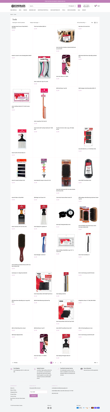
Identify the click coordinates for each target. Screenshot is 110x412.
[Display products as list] (97, 22)
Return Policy (13, 390)
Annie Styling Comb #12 (61, 293)
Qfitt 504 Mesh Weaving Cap (42, 300)
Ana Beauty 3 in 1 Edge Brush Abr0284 (19, 273)
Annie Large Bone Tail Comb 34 (40, 121)
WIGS (20, 10)
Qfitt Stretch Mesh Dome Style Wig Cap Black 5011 (88, 56)
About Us (12, 388)
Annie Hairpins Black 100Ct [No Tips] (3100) (65, 321)
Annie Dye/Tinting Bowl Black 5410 (63, 224)
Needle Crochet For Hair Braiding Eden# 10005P (21, 55)
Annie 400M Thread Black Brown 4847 (64, 328)
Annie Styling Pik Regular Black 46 (63, 355)
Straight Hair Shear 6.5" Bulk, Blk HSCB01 (87, 300)
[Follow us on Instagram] (51, 408)
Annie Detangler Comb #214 (39, 254)
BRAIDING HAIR (32, 10)
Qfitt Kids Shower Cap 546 (61, 88)
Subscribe (33, 395)
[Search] (79, 6)
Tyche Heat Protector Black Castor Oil (64, 197)
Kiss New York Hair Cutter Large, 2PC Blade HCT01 (65, 128)
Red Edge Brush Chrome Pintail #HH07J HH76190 (20, 27)
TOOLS (63, 10)
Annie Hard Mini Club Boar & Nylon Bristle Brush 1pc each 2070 (66, 48)
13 (60, 362)
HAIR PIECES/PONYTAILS (43, 10)
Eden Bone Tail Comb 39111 (84, 26)
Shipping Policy (13, 392)
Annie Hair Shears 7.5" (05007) (40, 355)
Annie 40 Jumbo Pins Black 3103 (18, 180)
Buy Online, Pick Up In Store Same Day (17, 399)
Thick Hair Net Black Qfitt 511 (40, 26)
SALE (79, 10)
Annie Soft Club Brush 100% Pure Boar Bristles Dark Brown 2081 (65, 190)
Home (11, 14)
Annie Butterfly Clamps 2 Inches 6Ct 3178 (42, 180)
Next (95, 362)
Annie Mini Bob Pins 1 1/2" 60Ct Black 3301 (87, 149)
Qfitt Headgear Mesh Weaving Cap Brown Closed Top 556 (88, 198)
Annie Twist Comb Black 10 (84, 254)
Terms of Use (13, 396)
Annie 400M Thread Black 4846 (85, 180)
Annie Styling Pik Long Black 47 (40, 226)
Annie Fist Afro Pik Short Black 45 (18, 152)
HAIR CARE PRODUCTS (55, 10)
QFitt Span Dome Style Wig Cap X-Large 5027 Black (21, 301)
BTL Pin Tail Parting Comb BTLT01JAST (86, 334)
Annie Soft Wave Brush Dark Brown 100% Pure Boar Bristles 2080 (21, 265)
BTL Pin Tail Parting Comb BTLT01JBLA (86, 273)
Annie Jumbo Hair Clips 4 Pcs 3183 (41, 81)
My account (86, 6)
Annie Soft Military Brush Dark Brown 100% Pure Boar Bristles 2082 (87, 226)
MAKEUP (84, 10)
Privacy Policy (13, 394)
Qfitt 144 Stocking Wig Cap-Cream (85, 328)
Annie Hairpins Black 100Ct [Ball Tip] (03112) (43, 293)
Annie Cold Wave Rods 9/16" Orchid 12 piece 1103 (21, 107)
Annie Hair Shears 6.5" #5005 (62, 76)
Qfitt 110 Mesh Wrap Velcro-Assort (19, 328)
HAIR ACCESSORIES (71, 10)
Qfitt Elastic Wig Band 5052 (17, 334)
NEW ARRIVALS (13, 10)
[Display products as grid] (94, 22)
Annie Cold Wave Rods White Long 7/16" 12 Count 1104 (65, 250)
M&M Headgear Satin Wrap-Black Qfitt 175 (87, 88)
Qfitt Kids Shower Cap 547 (39, 328)
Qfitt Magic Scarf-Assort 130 (39, 197)
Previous (15, 362)
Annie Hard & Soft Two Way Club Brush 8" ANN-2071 (43, 128)
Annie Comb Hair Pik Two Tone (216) (19, 226)
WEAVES (25, 10)
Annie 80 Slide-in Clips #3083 (17, 197)
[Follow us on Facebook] (48, 408)
